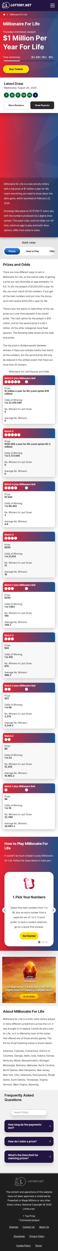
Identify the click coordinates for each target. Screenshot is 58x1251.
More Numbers (16, 105)
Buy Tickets (16, 69)
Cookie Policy (23, 1245)
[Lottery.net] (17, 7)
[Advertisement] (29, 143)
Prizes (12, 251)
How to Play (32, 251)
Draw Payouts (42, 105)
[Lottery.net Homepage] (4, 15)
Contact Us (29, 1226)
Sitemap (13, 1226)
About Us (44, 1226)
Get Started (29, 935)
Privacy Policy (36, 1236)
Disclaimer (19, 1236)
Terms (38, 1245)
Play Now (29, 996)
